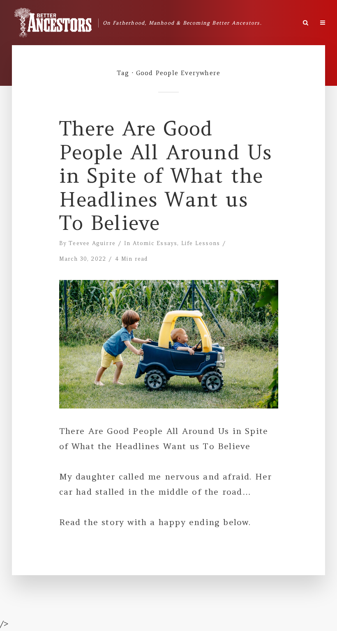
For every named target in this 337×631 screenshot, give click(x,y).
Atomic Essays (155, 243)
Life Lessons (200, 243)
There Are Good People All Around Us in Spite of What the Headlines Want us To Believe (165, 176)
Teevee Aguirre (92, 243)
